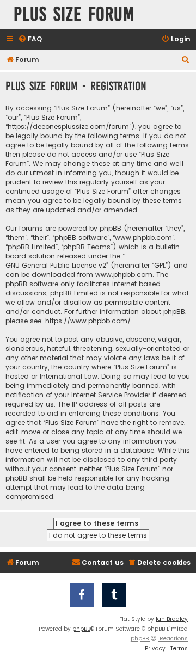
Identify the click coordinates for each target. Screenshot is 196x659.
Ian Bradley (172, 619)
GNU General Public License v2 (55, 265)
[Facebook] (82, 595)
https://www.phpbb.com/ (88, 320)
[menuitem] (30, 39)
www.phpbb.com (123, 274)
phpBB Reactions (159, 639)
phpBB (81, 629)
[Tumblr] (114, 595)
